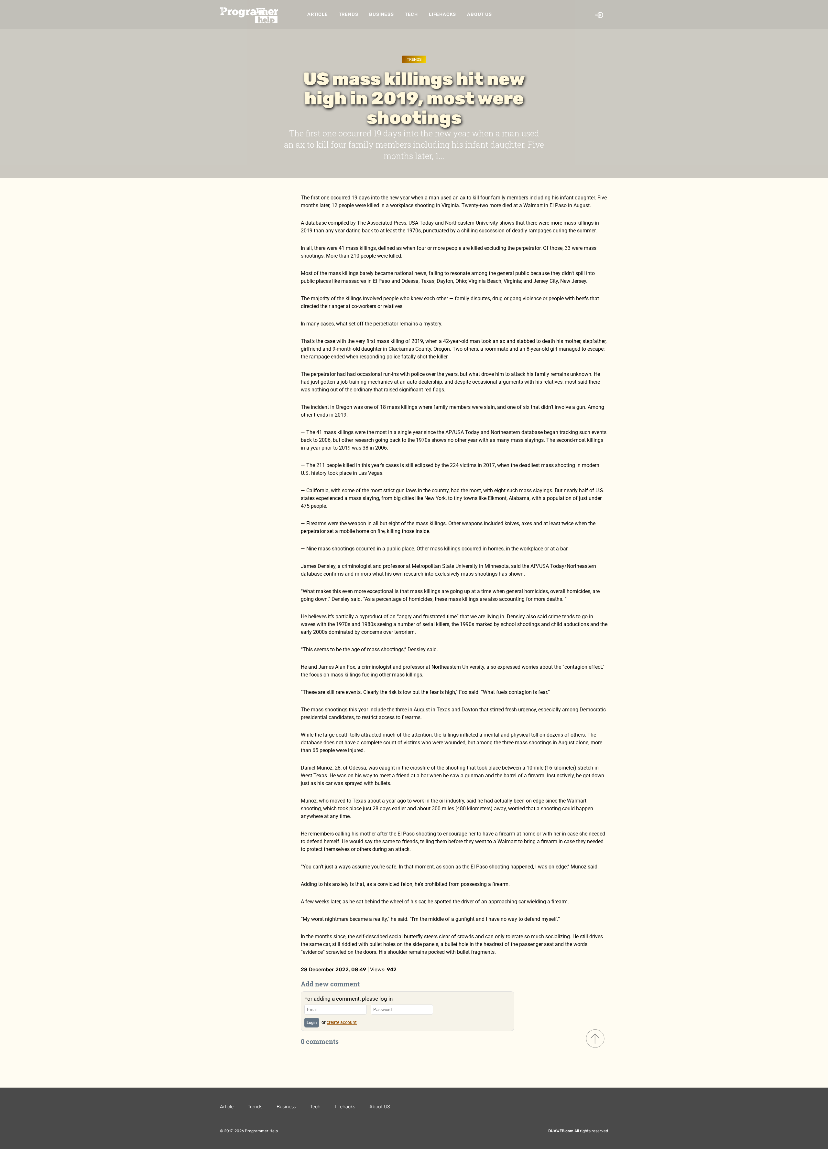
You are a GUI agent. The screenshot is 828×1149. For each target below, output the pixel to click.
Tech (411, 14)
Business (381, 14)
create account (342, 1022)
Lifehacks (442, 14)
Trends (348, 14)
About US (479, 14)
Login (312, 1022)
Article (317, 14)
